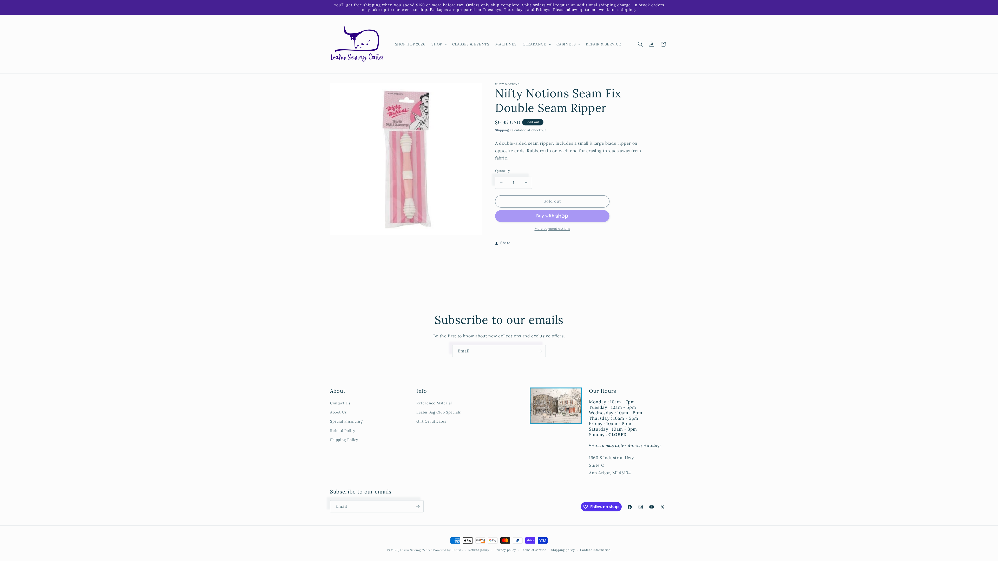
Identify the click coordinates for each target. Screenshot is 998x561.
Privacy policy (505, 550)
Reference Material (434, 403)
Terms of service (533, 550)
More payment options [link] (552, 228)
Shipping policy (563, 550)
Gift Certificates (431, 421)
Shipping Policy (344, 439)
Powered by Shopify (448, 550)
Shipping (502, 130)
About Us (338, 412)
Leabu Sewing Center (416, 550)
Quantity (502, 171)
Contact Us (340, 403)
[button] (438, 44)
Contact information (595, 550)
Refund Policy (342, 430)
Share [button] (505, 243)
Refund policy (478, 550)
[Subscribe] (540, 351)
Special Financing (346, 421)
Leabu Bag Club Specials (438, 412)
